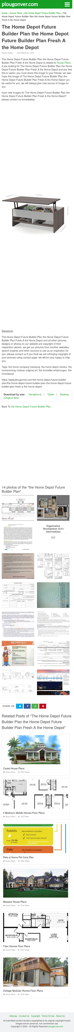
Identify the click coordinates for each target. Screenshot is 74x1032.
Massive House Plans (15, 901)
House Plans (7, 53)
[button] (67, 4)
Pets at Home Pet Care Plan (18, 857)
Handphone (35, 394)
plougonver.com (20, 4)
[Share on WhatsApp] (34, 706)
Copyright (35, 1015)
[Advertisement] (37, 140)
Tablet (50, 394)
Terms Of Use (48, 1015)
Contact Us (24, 1015)
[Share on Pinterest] (42, 706)
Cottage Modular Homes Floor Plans (23, 990)
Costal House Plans (13, 768)
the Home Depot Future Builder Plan (31, 406)
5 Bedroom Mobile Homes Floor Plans (24, 812)
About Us (60, 1015)
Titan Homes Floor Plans (16, 946)
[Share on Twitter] (19, 706)
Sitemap (13, 1015)
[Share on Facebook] (27, 706)
